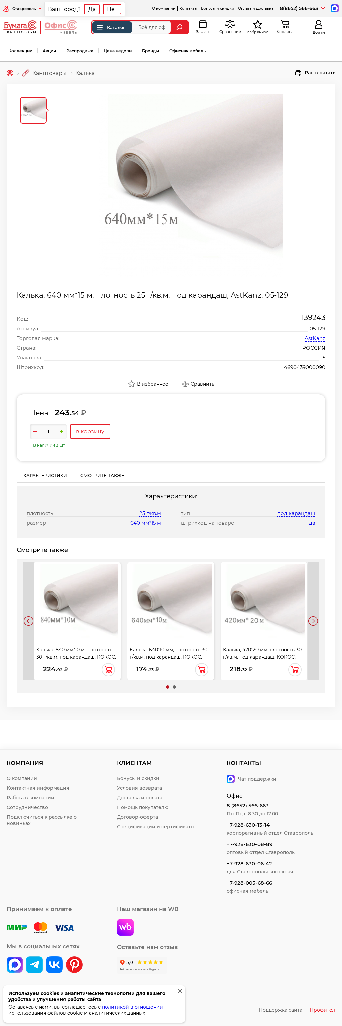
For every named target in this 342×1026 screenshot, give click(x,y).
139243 (313, 317)
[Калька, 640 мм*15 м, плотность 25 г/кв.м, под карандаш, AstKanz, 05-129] (191, 185)
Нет (112, 9)
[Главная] (10, 73)
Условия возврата (139, 788)
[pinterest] (74, 965)
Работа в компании (30, 798)
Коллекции (20, 50)
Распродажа (79, 50)
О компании (164, 8)
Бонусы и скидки (217, 8)
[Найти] (180, 27)
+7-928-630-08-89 (249, 844)
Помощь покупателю (142, 807)
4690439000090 (304, 367)
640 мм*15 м (145, 523)
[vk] (15, 965)
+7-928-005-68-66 (249, 883)
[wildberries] (125, 928)
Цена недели (118, 50)
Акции (49, 50)
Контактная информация (38, 788)
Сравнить (202, 384)
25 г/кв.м (150, 513)
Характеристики (45, 475)
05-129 (317, 328)
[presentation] (28, 621)
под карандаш (296, 513)
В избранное (152, 384)
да (312, 523)
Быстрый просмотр (77, 596)
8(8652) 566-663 (299, 8)
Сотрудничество (27, 807)
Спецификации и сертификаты (155, 827)
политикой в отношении (132, 1007)
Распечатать (320, 73)
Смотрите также (102, 475)
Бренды (150, 50)
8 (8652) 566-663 (248, 805)
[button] (167, 687)
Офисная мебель (187, 50)
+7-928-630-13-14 (248, 825)
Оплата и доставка (255, 8)
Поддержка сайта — (297, 1010)
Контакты (188, 8)
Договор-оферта (137, 817)
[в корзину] (108, 669)
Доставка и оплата (139, 798)
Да (92, 9)
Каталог (116, 27)
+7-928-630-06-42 (249, 863)
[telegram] (34, 965)
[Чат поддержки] (334, 8)
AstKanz (315, 338)
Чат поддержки (257, 779)
